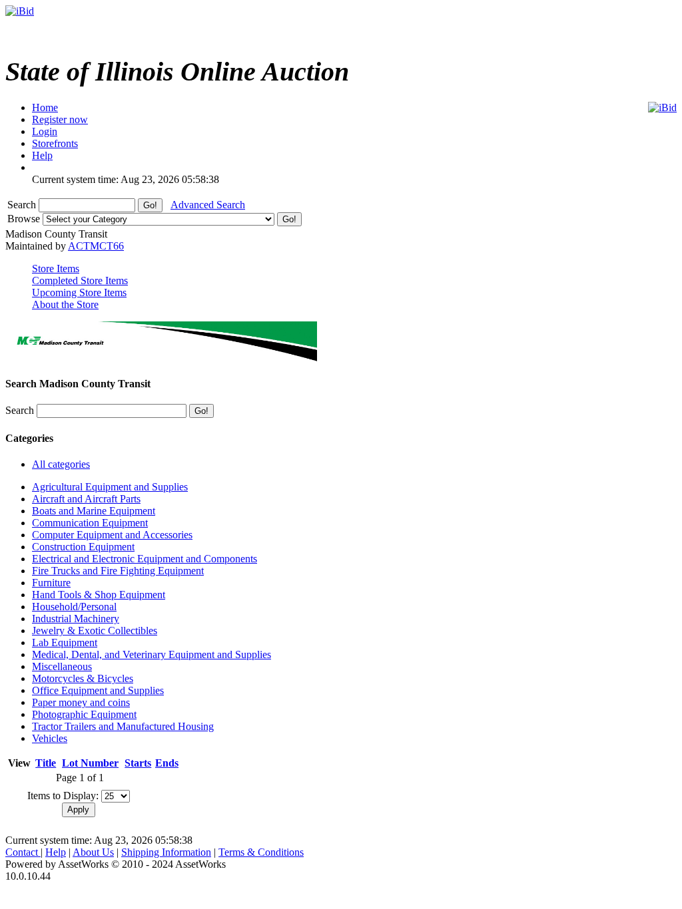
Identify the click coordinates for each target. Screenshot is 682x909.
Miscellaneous (62, 666)
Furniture (51, 582)
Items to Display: (63, 795)
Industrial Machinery (75, 618)
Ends (166, 763)
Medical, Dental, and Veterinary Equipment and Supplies (151, 654)
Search (23, 204)
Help (55, 852)
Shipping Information (166, 852)
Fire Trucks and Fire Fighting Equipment (118, 570)
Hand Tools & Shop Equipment (98, 594)
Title (45, 763)
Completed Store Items (80, 280)
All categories (61, 464)
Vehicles (49, 738)
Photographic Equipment (84, 714)
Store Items (55, 268)
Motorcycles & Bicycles (82, 678)
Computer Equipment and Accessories (112, 534)
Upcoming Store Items (79, 292)
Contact (23, 852)
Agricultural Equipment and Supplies (110, 486)
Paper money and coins (81, 702)
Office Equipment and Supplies (98, 690)
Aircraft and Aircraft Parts (86, 498)
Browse (25, 218)
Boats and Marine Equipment (93, 510)
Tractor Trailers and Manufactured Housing (123, 726)
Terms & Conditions (261, 852)
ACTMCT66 (96, 246)
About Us (93, 852)
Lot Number (90, 763)
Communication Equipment (90, 522)
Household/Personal (74, 606)
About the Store (65, 304)
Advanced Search (207, 204)
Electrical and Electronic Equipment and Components (144, 558)
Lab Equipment (64, 642)
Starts (138, 763)
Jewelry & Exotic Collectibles (94, 630)
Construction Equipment (83, 546)
